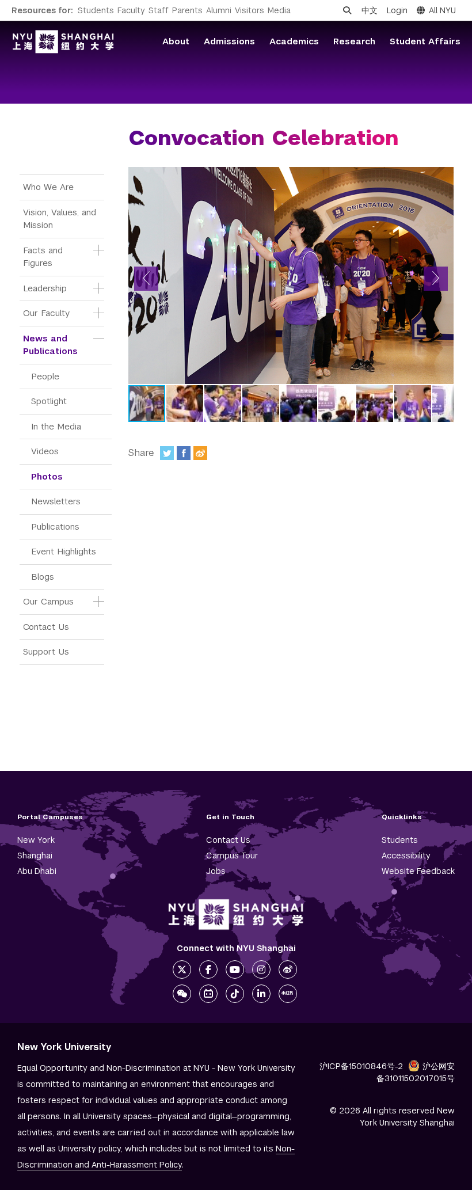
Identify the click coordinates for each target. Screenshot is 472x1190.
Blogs (42, 576)
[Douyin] (235, 993)
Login (397, 10)
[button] (146, 279)
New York (36, 840)
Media (279, 10)
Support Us (46, 651)
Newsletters (56, 501)
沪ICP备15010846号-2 (361, 1066)
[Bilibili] (208, 993)
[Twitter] (167, 453)
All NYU (442, 10)
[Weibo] (200, 453)
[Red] (288, 993)
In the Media (56, 426)
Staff (159, 10)
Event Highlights (63, 551)
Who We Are (48, 186)
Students (96, 10)
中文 (369, 10)
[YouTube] (235, 969)
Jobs (216, 871)
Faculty (131, 10)
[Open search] (347, 10)
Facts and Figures (44, 257)
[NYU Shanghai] (236, 914)
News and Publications (50, 345)
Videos (45, 451)
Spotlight (49, 401)
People (45, 376)
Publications (55, 526)
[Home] (63, 41)
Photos (47, 476)
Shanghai (34, 855)
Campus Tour (232, 855)
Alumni (218, 10)
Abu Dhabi (36, 871)
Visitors (249, 10)
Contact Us (46, 626)
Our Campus (48, 601)
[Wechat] (182, 993)
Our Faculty (46, 312)
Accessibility (406, 855)
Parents (187, 10)
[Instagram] (261, 969)
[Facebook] (184, 453)
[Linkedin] (261, 993)
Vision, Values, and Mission (61, 219)
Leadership (45, 288)
